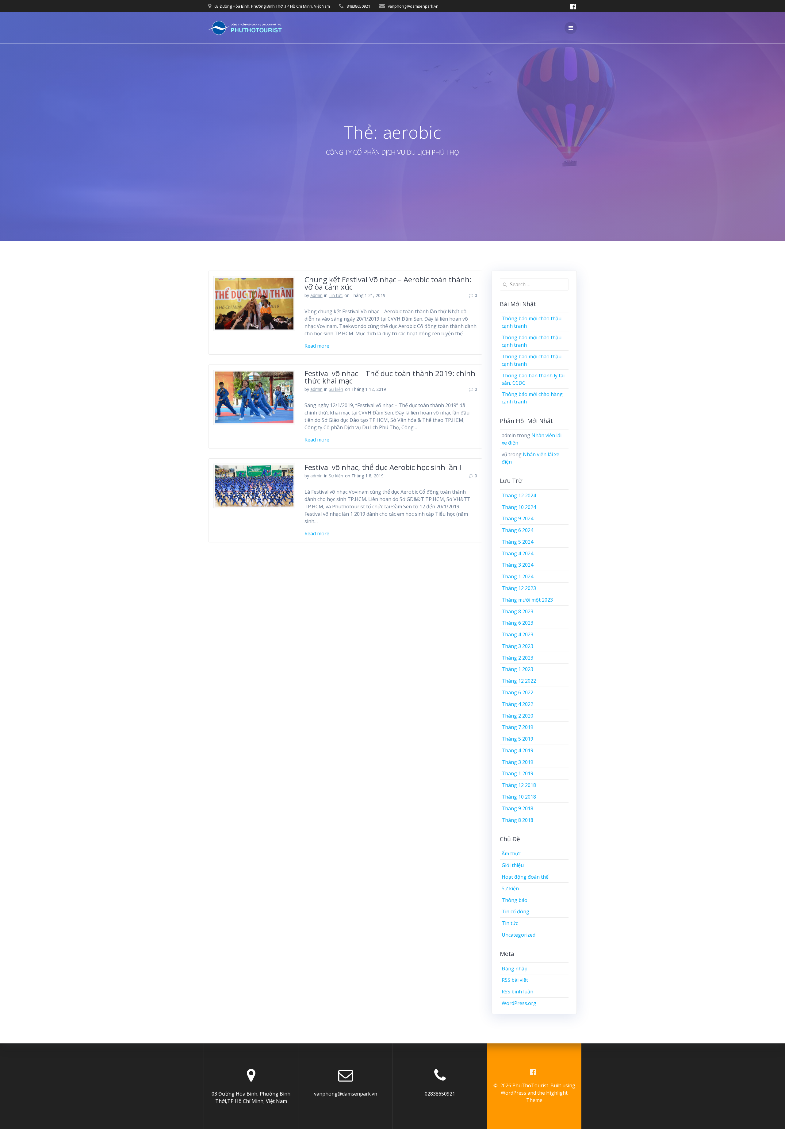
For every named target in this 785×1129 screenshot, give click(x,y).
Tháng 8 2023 (517, 611)
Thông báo (514, 900)
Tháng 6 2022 (517, 692)
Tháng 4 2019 (517, 750)
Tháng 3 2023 (517, 646)
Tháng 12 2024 (519, 495)
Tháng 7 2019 (517, 727)
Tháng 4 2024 (517, 553)
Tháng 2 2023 (517, 657)
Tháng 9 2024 (517, 518)
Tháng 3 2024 (517, 564)
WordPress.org (519, 1003)
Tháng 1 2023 (517, 669)
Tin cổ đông (515, 911)
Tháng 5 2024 (517, 541)
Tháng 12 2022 (519, 680)
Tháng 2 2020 (517, 715)
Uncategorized (518, 934)
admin (316, 295)
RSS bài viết (515, 980)
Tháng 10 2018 (519, 796)
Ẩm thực (511, 853)
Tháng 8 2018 (517, 820)
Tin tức (336, 295)
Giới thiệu (513, 865)
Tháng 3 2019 (517, 762)
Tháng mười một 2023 (527, 599)
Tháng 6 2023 (517, 622)
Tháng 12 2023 (519, 588)
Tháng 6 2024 (517, 530)
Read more (316, 345)
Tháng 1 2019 (517, 773)
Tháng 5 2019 (517, 738)
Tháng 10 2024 (519, 507)
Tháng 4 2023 (517, 634)
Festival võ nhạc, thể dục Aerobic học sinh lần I (382, 467)
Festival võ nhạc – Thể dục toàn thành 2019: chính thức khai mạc (389, 377)
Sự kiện (336, 389)
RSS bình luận (517, 991)
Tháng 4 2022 (517, 704)
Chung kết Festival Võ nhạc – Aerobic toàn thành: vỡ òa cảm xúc (388, 283)
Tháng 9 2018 (517, 808)
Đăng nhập (514, 968)
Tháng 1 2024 (517, 576)
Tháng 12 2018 (519, 785)
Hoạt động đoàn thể (525, 876)
